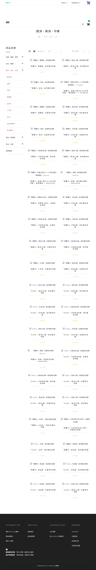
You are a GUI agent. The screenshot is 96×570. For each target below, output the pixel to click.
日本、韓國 (9, 64)
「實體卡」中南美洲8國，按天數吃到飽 (42, 157)
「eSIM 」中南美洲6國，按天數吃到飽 (42, 382)
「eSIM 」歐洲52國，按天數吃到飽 (42, 336)
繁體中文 (8, 3)
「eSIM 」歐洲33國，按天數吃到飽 (75, 404)
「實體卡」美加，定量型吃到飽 (42, 135)
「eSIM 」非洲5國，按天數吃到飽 (42, 314)
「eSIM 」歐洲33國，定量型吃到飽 (75, 491)
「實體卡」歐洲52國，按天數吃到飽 (75, 157)
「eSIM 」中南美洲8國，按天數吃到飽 (75, 314)
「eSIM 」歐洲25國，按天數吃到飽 (42, 292)
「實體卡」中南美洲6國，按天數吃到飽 (75, 248)
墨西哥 (9, 77)
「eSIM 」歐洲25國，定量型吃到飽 (75, 382)
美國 (8, 84)
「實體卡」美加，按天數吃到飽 (42, 88)
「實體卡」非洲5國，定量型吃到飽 (75, 136)
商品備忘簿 (75, 541)
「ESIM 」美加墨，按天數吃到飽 (75, 470)
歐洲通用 (10, 130)
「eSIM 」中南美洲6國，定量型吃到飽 (75, 358)
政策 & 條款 (9, 541)
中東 (8, 90)
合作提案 (52, 532)
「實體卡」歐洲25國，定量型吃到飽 (42, 248)
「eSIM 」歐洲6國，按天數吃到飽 (75, 292)
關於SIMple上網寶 (12, 532)
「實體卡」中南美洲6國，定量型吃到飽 (42, 226)
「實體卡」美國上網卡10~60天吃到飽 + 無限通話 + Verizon (42, 182)
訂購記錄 (74, 536)
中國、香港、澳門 (12, 57)
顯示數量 (75, 51)
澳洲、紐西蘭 (10, 137)
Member (75, 532)
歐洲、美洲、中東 (51, 37)
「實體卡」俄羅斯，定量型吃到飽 (42, 113)
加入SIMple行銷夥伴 (57, 536)
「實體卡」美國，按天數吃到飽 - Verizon (75, 182)
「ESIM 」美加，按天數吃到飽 (42, 450)
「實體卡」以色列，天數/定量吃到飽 (42, 426)
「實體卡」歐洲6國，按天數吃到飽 (75, 114)
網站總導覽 (31, 536)
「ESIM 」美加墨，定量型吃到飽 (42, 490)
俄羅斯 (9, 97)
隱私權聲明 (9, 536)
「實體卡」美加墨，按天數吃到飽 (75, 450)
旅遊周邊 (9, 151)
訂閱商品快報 (76, 546)
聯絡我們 (30, 532)
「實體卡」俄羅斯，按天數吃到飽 (42, 66)
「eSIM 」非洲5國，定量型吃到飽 (75, 336)
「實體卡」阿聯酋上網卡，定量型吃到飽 (42, 204)
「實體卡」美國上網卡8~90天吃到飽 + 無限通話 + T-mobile (75, 92)
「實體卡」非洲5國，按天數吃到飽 (75, 204)
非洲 (8, 117)
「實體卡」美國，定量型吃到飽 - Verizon (42, 360)
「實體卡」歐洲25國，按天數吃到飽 (75, 67)
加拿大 (9, 104)
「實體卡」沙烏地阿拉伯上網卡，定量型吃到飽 (75, 429)
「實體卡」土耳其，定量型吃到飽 (42, 269)
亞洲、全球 (9, 144)
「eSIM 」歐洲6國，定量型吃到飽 (42, 404)
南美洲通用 (11, 124)
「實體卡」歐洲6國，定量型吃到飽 (75, 270)
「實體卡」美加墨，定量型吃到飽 (42, 470)
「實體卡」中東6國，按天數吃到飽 (75, 226)
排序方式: (41, 51)
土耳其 (9, 110)
